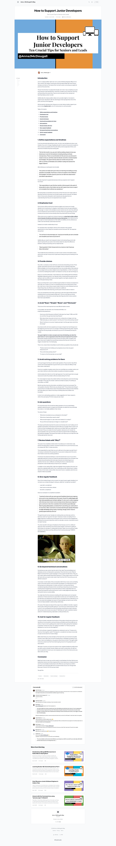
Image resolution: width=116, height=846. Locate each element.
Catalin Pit (38, 733)
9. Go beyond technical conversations (20, 100)
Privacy (58, 830)
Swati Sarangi (38, 690)
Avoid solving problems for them (48, 121)
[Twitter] (56, 822)
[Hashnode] (60, 822)
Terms (62, 830)
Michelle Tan (38, 729)
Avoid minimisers (44, 119)
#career (40, 676)
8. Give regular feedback (21, 98)
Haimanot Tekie (39, 700)
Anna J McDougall (45, 72)
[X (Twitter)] (50, 72)
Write (97, 2)
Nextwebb (38, 704)
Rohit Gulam (38, 724)
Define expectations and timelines (48, 112)
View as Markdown (67, 17)
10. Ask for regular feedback (19, 103)
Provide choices (44, 117)
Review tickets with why (46, 126)
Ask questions (43, 123)
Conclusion (18, 106)
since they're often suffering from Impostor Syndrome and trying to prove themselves (58, 217)
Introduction (18, 80)
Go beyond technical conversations (49, 130)
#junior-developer (54, 676)
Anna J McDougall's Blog (28, 2)
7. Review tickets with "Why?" (20, 96)
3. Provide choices (20, 86)
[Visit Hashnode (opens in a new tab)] (58, 840)
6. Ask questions (19, 93)
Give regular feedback (45, 128)
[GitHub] (58, 822)
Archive (54, 830)
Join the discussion (78, 687)
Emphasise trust (44, 114)
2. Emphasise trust (20, 84)
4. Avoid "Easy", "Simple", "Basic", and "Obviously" (21, 88)
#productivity (62, 676)
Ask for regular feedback (46, 132)
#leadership (46, 676)
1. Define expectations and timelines (21, 82)
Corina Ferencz (39, 718)
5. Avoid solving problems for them (21, 91)
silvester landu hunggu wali (41, 695)
